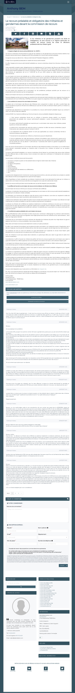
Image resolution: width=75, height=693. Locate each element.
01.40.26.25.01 (11, 633)
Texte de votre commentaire (14, 506)
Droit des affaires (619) (47, 583)
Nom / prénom (42, 528)
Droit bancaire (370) (46, 587)
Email (8, 534)
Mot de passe (11, 540)
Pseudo (9, 528)
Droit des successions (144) (48, 594)
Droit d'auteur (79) (46, 597)
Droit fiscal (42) (45, 602)
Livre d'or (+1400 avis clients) (48, 648)
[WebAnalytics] (41, 638)
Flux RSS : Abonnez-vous (48, 655)
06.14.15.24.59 (19, 635)
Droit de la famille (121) (47, 596)
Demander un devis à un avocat (36, 301)
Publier (62, 565)
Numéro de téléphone (45, 540)
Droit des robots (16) (46, 604)
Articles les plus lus (46, 606)
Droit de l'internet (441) (47, 585)
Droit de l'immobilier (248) (48, 590)
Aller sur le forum (36, 297)
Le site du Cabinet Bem (47, 647)
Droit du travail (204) (46, 591)
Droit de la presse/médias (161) (48, 593)
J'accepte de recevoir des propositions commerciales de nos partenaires (27, 548)
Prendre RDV (44, 650)
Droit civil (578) (45, 584)
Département (42, 534)
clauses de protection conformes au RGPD (30, 558)
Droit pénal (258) (45, 588)
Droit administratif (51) (47, 599)
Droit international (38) (47, 603)
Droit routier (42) (45, 600)
